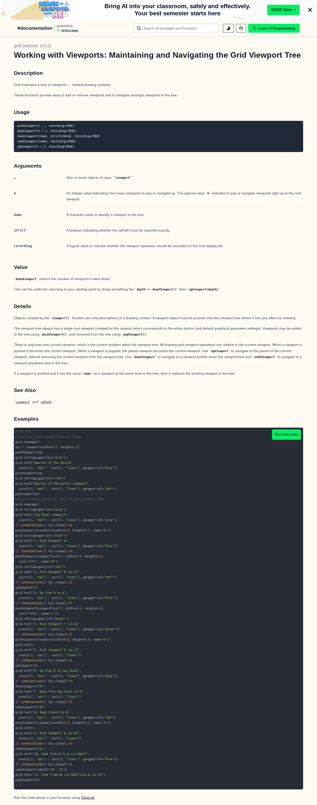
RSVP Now (281, 10)
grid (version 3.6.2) (32, 45)
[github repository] (241, 28)
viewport (22, 402)
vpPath (46, 402)
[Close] (310, 10)
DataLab (88, 798)
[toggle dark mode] (228, 28)
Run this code (286, 434)
